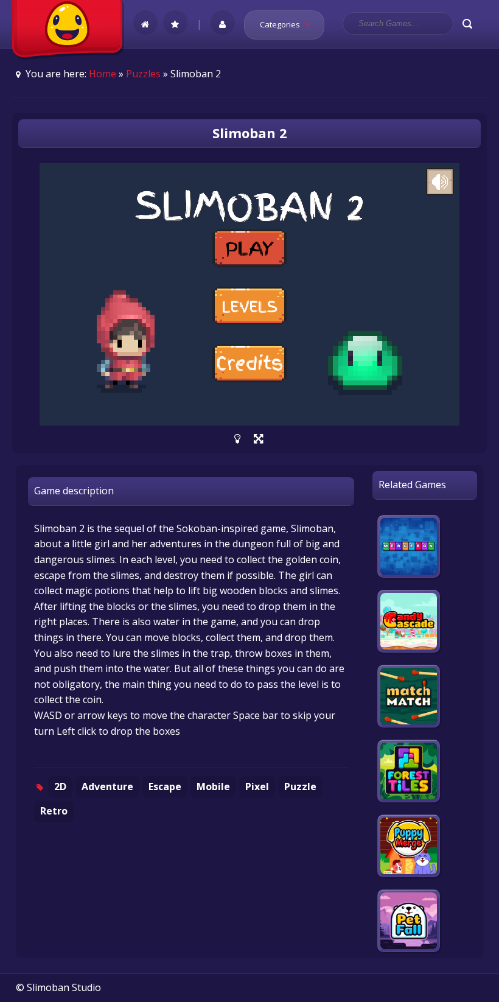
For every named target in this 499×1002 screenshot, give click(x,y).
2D (60, 786)
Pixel (257, 786)
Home (102, 73)
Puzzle (300, 786)
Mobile (213, 786)
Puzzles (143, 73)
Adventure (107, 786)
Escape (164, 786)
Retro (54, 811)
